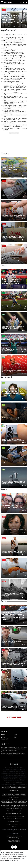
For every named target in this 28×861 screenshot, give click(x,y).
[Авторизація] (26, 2)
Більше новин (14, 133)
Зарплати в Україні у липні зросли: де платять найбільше (15, 122)
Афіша (15, 737)
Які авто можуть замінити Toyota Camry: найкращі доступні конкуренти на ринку (14, 615)
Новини (3, 734)
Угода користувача (14, 833)
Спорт (2, 736)
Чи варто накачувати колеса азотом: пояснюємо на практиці (12, 642)
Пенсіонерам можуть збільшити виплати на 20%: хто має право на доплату (13, 259)
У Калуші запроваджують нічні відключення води (13, 49)
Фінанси (3, 737)
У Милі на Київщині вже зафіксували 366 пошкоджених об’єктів (15, 90)
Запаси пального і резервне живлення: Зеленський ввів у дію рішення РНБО (12, 18)
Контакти (3, 741)
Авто (15, 734)
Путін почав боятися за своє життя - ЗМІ (15, 115)
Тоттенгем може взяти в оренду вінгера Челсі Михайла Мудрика (13, 38)
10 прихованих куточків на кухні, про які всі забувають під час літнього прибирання (15, 107)
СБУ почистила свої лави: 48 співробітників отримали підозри (14, 82)
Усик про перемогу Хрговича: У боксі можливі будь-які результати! (15, 125)
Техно (15, 736)
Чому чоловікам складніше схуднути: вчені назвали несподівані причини (14, 392)
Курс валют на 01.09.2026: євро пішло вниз (15, 93)
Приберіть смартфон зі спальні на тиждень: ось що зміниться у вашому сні (14, 418)
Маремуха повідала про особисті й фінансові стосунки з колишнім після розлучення (15, 45)
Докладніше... (20, 854)
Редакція (14, 826)
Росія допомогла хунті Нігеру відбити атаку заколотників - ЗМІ (15, 119)
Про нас (3, 744)
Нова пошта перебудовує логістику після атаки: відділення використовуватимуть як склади (13, 237)
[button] (8, 26)
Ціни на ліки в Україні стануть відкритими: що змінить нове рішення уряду (13, 216)
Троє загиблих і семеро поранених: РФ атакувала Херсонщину (14, 78)
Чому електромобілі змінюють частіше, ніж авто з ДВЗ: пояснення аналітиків (13, 663)
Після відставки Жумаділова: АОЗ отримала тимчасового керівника (14, 75)
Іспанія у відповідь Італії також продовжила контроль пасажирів (14, 52)
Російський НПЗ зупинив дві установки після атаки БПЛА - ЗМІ (14, 59)
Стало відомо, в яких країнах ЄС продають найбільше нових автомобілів (13, 707)
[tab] (7, 34)
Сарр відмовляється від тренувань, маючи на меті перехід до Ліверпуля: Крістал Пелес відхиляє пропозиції (15, 86)
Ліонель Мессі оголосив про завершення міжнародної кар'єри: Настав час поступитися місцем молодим (14, 64)
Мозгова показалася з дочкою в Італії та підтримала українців (14, 41)
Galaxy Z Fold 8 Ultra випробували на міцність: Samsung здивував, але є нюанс (13, 440)
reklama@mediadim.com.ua (14, 840)
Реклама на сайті (5, 743)
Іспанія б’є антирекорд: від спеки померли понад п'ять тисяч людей (14, 68)
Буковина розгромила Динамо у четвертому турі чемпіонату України (15, 56)
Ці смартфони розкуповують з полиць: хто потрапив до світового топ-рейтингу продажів (13, 461)
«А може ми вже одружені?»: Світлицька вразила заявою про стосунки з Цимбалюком (13, 594)
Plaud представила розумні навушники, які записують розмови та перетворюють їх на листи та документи (13, 482)
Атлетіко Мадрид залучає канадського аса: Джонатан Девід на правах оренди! (15, 111)
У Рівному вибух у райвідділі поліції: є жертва (15, 129)
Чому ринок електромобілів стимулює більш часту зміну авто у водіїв (14, 685)
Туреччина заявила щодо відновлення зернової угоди (15, 72)
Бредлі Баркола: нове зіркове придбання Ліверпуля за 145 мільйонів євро (15, 97)
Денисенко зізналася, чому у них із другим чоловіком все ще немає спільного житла (15, 102)
